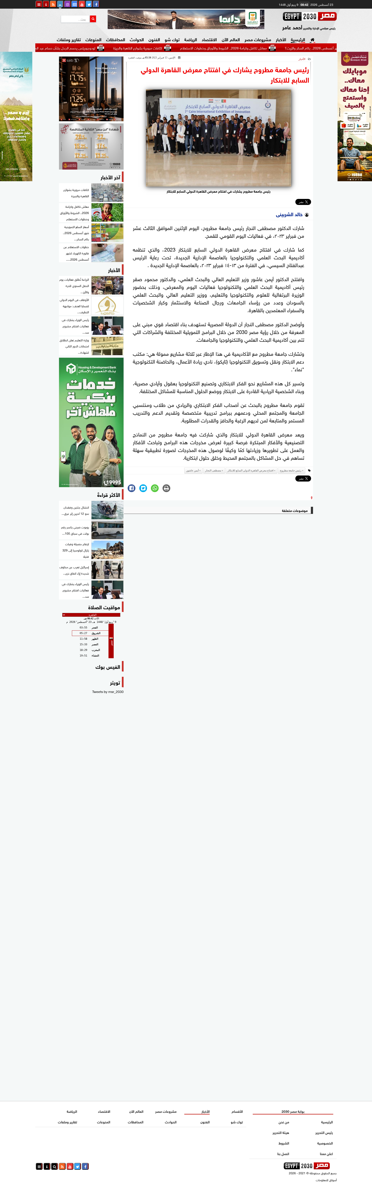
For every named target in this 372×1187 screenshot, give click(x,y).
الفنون (154, 39)
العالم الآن (231, 39)
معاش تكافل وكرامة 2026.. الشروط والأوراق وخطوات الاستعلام (257, 48)
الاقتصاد (209, 39)
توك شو (172, 39)
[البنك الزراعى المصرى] (16, 179)
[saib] (91, 88)
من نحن (284, 1121)
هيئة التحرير (281, 1132)
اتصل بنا (283, 1153)
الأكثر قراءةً (108, 494)
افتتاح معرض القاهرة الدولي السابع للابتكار (250, 470)
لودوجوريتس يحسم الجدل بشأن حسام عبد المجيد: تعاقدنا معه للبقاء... (82, 48)
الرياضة (190, 39)
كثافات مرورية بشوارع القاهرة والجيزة (171, 48)
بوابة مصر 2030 (293, 1111)
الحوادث (137, 39)
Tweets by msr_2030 (108, 691)
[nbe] (186, 19)
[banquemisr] (91, 146)
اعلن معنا (326, 1153)
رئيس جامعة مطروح (290, 470)
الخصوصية (325, 1143)
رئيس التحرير (324, 1132)
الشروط (284, 1143)
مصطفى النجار (213, 470)
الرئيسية (298, 39)
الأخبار (281, 39)
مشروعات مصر (258, 39)
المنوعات (93, 39)
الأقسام (237, 1111)
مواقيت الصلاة (104, 606)
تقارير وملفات (69, 39)
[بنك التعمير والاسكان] (91, 422)
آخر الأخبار (110, 176)
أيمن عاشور (192, 470)
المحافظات (115, 39)
